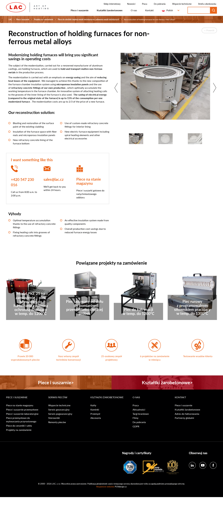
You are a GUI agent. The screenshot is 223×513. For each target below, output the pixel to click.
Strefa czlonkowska (207, 3)
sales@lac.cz (54, 179)
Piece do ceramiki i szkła (19, 425)
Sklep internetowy (112, 3)
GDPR (136, 426)
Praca (144, 3)
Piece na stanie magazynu (88, 181)
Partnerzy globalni (184, 418)
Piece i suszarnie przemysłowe (22, 409)
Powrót (210, 30)
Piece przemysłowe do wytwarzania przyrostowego (21, 419)
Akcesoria (95, 418)
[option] (165, 88)
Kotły (93, 405)
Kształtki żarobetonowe (110, 10)
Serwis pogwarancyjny (60, 413)
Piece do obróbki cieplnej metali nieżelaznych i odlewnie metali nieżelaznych (88, 19)
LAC (10, 19)
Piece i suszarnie (80, 10)
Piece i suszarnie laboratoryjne (22, 413)
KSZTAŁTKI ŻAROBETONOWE (106, 397)
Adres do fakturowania (187, 413)
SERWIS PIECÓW (57, 397)
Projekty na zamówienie (43, 19)
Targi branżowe (141, 413)
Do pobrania (160, 3)
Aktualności (139, 409)
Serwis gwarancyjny (58, 409)
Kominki (94, 409)
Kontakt (149, 10)
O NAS (136, 397)
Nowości (131, 3)
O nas (134, 10)
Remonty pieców (57, 422)
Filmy (135, 418)
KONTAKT (180, 397)
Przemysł (95, 413)
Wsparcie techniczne (181, 3)
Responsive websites (105, 486)
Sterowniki (54, 418)
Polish (169, 10)
